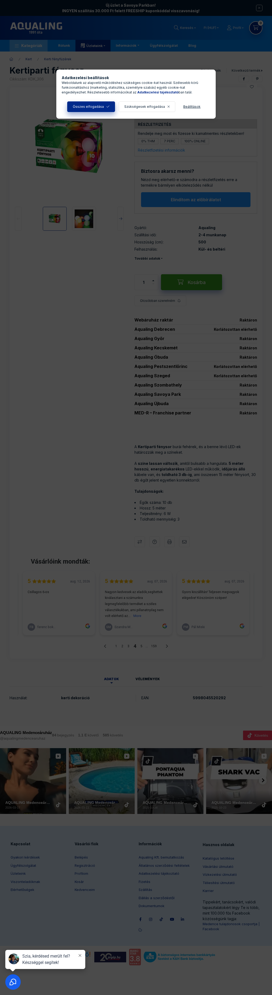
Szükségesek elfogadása (144, 107)
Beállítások (192, 107)
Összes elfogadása (88, 107)
